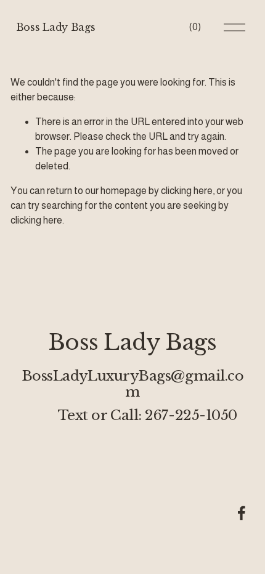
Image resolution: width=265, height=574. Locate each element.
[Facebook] (241, 513)
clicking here (187, 190)
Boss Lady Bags (56, 27)
